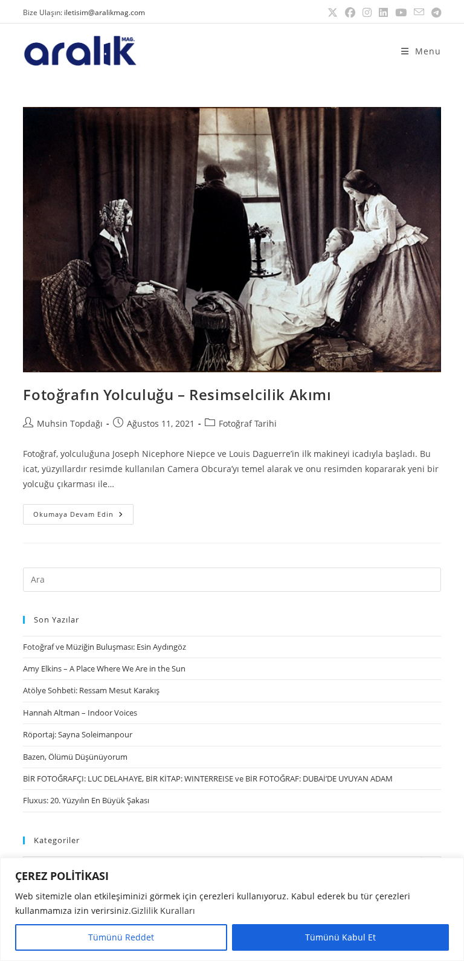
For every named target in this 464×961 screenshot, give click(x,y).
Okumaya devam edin (83, 511)
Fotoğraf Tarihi (248, 423)
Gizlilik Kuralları (163, 910)
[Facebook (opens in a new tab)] (350, 13)
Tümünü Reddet (121, 937)
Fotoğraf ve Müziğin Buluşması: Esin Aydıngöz (104, 646)
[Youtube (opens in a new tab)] (401, 13)
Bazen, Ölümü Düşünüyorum (75, 756)
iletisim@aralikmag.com (104, 12)
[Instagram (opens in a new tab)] (367, 13)
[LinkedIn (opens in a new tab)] (383, 13)
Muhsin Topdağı (70, 423)
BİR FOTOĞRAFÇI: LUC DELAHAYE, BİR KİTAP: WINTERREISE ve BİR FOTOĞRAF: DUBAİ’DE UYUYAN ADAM (208, 778)
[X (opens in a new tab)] (332, 13)
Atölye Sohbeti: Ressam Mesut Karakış (91, 690)
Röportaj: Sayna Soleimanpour (77, 734)
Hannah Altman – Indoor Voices (80, 712)
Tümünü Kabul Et (340, 937)
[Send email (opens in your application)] (419, 13)
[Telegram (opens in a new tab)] (434, 13)
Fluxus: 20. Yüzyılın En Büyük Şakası (86, 800)
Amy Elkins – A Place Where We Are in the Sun (104, 668)
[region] (232, 909)
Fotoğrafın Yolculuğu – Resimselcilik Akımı (177, 394)
